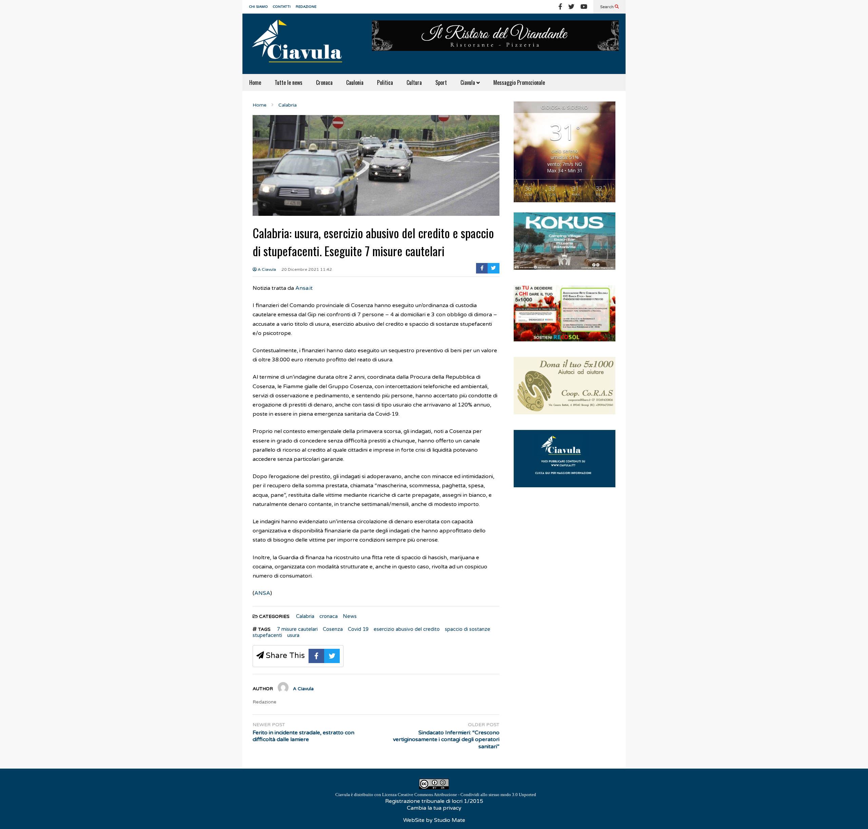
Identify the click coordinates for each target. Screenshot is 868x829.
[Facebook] (560, 7)
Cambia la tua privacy (434, 808)
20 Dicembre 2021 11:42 (306, 269)
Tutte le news (288, 82)
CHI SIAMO (258, 7)
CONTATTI (282, 7)
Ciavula (468, 82)
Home (255, 82)
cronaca (328, 616)
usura (293, 635)
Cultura (414, 82)
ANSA (262, 593)
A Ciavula (266, 269)
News (350, 616)
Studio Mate (449, 820)
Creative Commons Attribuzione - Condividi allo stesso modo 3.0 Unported (467, 794)
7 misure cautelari (297, 629)
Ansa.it (304, 288)
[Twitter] (571, 7)
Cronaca (324, 82)
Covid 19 (358, 629)
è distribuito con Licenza (435, 794)
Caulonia (354, 82)
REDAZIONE (306, 7)
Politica (385, 82)
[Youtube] (583, 7)
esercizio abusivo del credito (407, 629)
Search (607, 6)
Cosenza (333, 629)
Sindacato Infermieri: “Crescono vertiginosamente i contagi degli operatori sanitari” (446, 739)
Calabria (305, 616)
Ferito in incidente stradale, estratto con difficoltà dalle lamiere (303, 736)
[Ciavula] (300, 44)
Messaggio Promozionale (519, 82)
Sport (441, 82)
